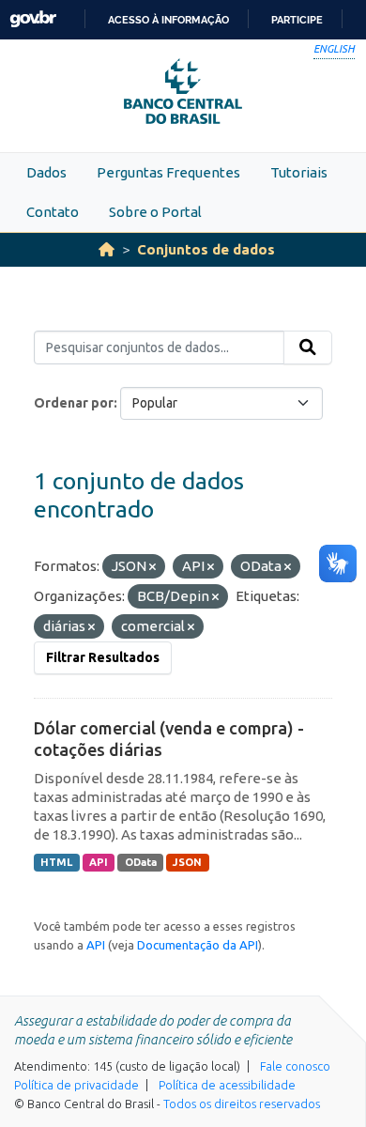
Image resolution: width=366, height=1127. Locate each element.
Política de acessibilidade (227, 1084)
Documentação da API (197, 944)
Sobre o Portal (155, 212)
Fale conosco (295, 1066)
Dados (46, 172)
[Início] (106, 249)
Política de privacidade (76, 1084)
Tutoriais (299, 172)
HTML (56, 862)
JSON (187, 862)
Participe (297, 19)
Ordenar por (74, 402)
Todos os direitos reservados (241, 1103)
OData (141, 862)
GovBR (32, 19)
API (98, 862)
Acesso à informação (168, 19)
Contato (52, 212)
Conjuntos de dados (206, 249)
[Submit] (307, 347)
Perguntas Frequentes (168, 172)
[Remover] (152, 567)
